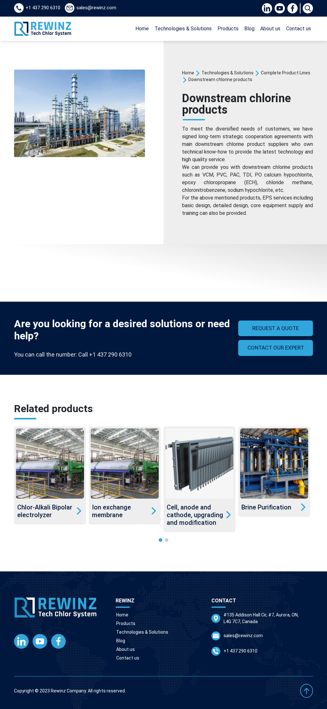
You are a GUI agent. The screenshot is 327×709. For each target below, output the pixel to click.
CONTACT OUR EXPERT (275, 347)
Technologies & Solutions (183, 29)
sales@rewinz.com (243, 635)
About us (270, 29)
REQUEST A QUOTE (275, 328)
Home (142, 29)
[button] (160, 540)
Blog (249, 29)
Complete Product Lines (285, 72)
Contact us (298, 29)
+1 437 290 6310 (240, 650)
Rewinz (58, 690)
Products (228, 29)
